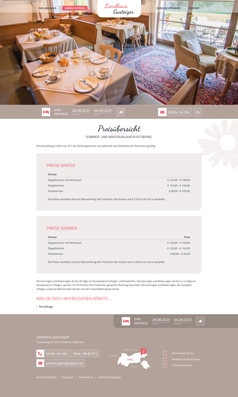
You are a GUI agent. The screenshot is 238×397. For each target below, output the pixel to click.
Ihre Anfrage (46, 307)
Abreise (97, 114)
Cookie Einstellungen (109, 377)
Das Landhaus (47, 8)
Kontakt (194, 8)
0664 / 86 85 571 (85, 353)
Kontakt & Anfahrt (46, 377)
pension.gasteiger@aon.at (64, 363)
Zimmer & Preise (75, 8)
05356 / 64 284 (178, 112)
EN (198, 112)
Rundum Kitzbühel (169, 8)
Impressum (67, 377)
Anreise (75, 114)
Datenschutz (86, 377)
